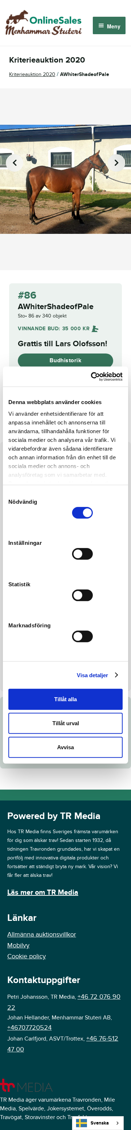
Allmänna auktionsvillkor (41, 934)
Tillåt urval (65, 723)
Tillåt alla (65, 699)
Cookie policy (26, 956)
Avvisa (65, 747)
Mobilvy (18, 945)
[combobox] (98, 1123)
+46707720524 (29, 1027)
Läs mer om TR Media (42, 892)
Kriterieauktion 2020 (32, 74)
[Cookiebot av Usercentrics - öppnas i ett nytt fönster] (92, 376)
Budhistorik (65, 360)
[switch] (82, 554)
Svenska (100, 1123)
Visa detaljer (92, 675)
